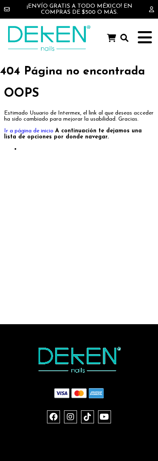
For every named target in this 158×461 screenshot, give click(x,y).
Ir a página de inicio (28, 131)
